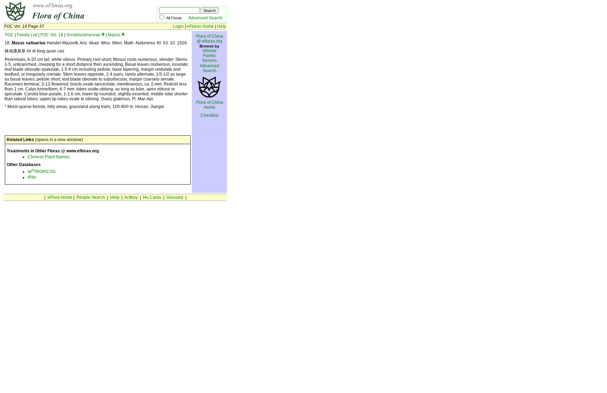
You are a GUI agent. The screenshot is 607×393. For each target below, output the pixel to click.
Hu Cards (152, 197)
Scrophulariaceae (83, 34)
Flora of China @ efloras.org (209, 39)
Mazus (114, 34)
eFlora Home (59, 197)
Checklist (209, 115)
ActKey (131, 197)
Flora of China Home (209, 105)
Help (221, 26)
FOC (9, 34)
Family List (27, 34)
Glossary (175, 197)
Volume (209, 50)
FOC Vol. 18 (51, 34)
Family (209, 55)
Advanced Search (205, 17)
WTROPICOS (42, 171)
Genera (209, 60)
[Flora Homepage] (69, 20)
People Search (91, 197)
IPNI (32, 177)
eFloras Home (200, 26)
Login (178, 26)
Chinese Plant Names (49, 156)
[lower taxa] (103, 34)
